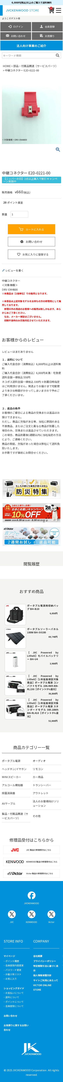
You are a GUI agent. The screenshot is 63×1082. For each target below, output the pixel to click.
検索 (58, 55)
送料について (12, 997)
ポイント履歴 (12, 961)
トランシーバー (42, 785)
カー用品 (38, 777)
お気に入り (11, 978)
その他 (37, 816)
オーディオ (39, 761)
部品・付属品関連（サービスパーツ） (35, 66)
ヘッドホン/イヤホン (14, 769)
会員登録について (14, 1006)
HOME (7, 66)
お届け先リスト (13, 974)
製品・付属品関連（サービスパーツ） (15, 816)
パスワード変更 (13, 970)
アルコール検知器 (12, 785)
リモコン (38, 769)
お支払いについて (14, 992)
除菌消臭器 (8, 793)
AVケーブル (8, 803)
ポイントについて (14, 1001)
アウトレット (40, 793)
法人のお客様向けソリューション (46, 803)
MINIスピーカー (11, 777)
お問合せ (31, 452)
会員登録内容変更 (14, 965)
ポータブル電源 (11, 761)
